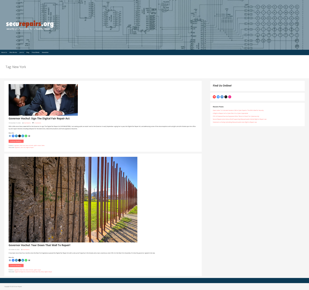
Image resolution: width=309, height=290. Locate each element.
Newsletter (45, 52)
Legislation (16, 145)
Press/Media (35, 52)
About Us (4, 52)
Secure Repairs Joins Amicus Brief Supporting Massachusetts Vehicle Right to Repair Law (239, 119)
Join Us (22, 52)
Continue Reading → (16, 141)
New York (22, 145)
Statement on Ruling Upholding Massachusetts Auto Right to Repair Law (235, 122)
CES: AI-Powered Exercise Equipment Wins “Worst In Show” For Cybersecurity (236, 116)
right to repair (37, 145)
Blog (27, 52)
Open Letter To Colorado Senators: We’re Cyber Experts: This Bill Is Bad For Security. (238, 110)
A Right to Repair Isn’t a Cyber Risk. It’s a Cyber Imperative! (230, 113)
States (43, 145)
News (42, 272)
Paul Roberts (27, 123)
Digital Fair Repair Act (20, 272)
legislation (17, 147)
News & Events (29, 145)
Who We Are (13, 52)
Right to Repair (30, 147)
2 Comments (37, 123)
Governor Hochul (30, 272)
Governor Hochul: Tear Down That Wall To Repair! (39, 245)
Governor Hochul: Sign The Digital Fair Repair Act (39, 118)
